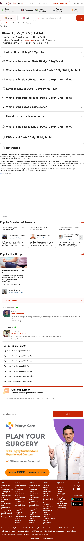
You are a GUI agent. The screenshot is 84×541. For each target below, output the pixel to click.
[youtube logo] (78, 490)
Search (80, 18)
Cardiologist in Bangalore (47, 496)
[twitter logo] (78, 487)
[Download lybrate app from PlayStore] (77, 501)
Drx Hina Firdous (17, 314)
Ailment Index (60, 531)
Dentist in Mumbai (20, 486)
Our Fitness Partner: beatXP (62, 502)
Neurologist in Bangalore (47, 511)
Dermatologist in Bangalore (48, 507)
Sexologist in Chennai (33, 521)
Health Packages (71, 531)
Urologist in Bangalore (46, 515)
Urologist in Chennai (32, 513)
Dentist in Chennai (34, 486)
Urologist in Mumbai (18, 513)
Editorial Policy (61, 508)
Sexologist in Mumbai (19, 521)
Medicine (8, 23)
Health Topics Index (37, 531)
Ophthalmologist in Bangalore (49, 519)
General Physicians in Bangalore (47, 491)
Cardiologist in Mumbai (19, 494)
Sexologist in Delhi (6, 517)
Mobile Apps (61, 494)
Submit (67, 414)
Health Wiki (59, 528)
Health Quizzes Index (23, 531)
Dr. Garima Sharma (18, 334)
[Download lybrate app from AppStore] (77, 505)
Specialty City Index (49, 528)
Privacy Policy (61, 505)
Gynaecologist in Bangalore (48, 500)
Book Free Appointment (61, 3)
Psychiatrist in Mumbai (19, 502)
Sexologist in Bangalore (47, 523)
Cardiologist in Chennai (33, 494)
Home (2, 23)
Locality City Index (25, 528)
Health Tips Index (69, 528)
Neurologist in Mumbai (19, 509)
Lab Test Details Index (8, 534)
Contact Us (60, 489)
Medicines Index (49, 531)
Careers (59, 491)
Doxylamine (28, 40)
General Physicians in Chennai (33, 489)
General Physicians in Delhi (7, 488)
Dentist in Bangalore (46, 486)
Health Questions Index (8, 531)
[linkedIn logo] (74, 490)
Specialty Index (37, 528)
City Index (4, 528)
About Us (60, 487)
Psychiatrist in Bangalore (47, 504)
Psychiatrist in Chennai (33, 502)
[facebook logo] (74, 487)
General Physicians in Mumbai (19, 489)
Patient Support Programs (40, 534)
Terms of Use (61, 496)
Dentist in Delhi (5, 486)
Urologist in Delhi (6, 511)
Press (59, 510)
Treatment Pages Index (23, 534)
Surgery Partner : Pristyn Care (62, 498)
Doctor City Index (13, 528)
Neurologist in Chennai (33, 509)
